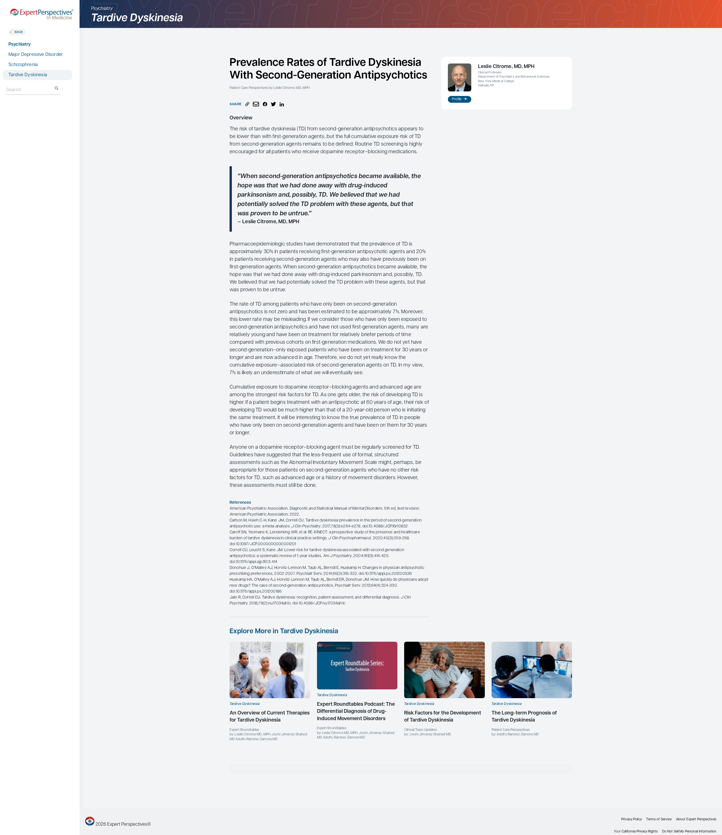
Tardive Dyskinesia (27, 75)
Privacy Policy (631, 819)
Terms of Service (659, 819)
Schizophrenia (23, 65)
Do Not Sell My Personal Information (689, 831)
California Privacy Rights (640, 831)
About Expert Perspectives (696, 819)
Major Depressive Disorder (35, 54)
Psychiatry (19, 44)
